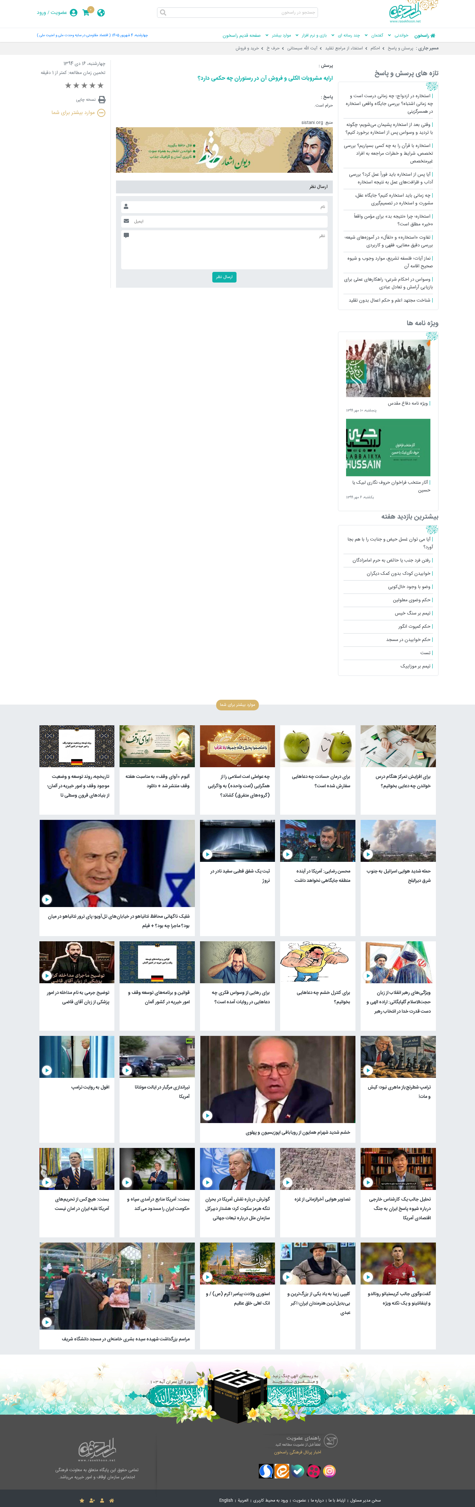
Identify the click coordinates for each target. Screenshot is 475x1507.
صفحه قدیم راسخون (242, 36)
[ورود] (102, 1501)
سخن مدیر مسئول (365, 1500)
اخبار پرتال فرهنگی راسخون (297, 1452)
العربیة (243, 1500)
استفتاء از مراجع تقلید (344, 48)
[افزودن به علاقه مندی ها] (82, 1501)
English (226, 1500)
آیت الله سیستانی (302, 48)
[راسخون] (413, 21)
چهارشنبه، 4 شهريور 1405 (130, 35)
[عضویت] (92, 1501)
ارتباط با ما (337, 1500)
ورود (41, 12)
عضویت (59, 12)
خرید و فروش (247, 48)
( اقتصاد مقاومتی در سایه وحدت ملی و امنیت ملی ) (74, 35)
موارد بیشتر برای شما (73, 112)
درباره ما (317, 1500)
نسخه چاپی (86, 99)
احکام (375, 48)
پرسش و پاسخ (400, 48)
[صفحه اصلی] (112, 1501)
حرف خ (273, 48)
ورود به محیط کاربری (270, 1500)
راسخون (421, 36)
